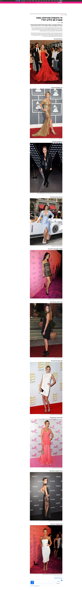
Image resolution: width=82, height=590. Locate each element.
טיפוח (48, 2)
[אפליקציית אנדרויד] (24, 2)
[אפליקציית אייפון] (23, 2)
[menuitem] (57, 0)
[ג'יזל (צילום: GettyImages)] (46, 62)
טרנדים (51, 2)
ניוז (56, 2)
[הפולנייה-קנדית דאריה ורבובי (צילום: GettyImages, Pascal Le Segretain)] (46, 331)
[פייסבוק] (20, 2)
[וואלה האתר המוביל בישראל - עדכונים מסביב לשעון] (60, 0)
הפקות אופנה (41, 2)
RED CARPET (45, 2)
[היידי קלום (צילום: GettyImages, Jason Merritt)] (46, 114)
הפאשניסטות (54, 2)
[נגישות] (1, 0)
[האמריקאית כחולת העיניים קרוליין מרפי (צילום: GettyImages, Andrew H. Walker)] (46, 444)
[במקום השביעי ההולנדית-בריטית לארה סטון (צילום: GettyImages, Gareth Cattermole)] (46, 388)
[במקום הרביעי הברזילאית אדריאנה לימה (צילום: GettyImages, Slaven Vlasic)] (46, 222)
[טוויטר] (22, 2)
